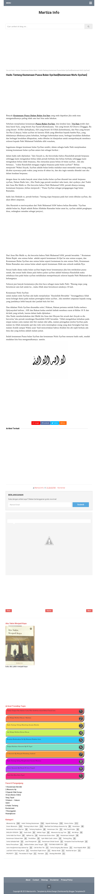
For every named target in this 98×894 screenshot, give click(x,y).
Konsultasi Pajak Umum (38, 850)
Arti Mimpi (75, 832)
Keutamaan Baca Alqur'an (15, 829)
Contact (36, 880)
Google (36, 423)
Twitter (55, 423)
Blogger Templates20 (77, 891)
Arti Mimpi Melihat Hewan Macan (18, 732)
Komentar (61, 488)
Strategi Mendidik (55, 853)
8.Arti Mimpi (10, 813)
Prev (8, 611)
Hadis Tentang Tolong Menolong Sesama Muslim (23, 725)
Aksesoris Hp (10, 823)
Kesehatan (76, 826)
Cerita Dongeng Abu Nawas (59, 847)
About (28, 880)
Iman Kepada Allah (80, 847)
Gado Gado (27, 832)
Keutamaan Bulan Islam (47, 835)
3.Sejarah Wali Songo (13, 789)
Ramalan (41, 853)
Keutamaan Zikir (52, 829)
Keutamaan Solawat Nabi (14, 838)
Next (89, 611)
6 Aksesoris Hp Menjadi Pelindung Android (21, 753)
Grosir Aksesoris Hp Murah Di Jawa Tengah (21, 768)
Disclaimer (54, 880)
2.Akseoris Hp (10, 787)
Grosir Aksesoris (11, 826)
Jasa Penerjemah (31, 841)
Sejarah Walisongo (52, 823)
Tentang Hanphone (35, 829)
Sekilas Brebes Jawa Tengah (33, 844)
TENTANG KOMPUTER (56, 844)
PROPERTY (10, 853)
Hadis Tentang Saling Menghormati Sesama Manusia (24, 761)
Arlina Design (52, 891)
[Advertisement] (49, 47)
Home (49, 611)
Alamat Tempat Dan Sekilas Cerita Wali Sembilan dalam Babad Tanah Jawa (31, 710)
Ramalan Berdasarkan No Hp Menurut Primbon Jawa (24, 739)
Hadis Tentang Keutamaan (30, 823)
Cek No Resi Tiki (39, 847)
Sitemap (44, 880)
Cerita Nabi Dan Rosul (13, 835)
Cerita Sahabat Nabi (12, 841)
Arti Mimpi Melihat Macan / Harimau (19, 718)
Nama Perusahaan (12, 844)
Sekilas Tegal (41, 832)
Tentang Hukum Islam (31, 826)
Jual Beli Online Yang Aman (15, 850)
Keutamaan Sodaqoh (67, 835)
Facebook (45, 423)
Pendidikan (32, 838)
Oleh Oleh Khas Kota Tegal (15, 775)
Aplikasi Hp (29, 835)
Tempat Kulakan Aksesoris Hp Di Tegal (19, 746)
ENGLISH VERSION (12, 832)
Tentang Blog (67, 838)
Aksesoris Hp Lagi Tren (58, 832)
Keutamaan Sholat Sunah (50, 841)
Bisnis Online (68, 823)
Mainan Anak (56, 850)
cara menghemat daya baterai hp (17, 847)
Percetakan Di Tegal (25, 853)
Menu (8, 3)
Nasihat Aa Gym (71, 850)
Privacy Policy (66, 880)
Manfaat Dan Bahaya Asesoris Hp (56, 826)
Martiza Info (39, 488)
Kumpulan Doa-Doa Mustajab (74, 841)
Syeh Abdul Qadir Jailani (49, 838)
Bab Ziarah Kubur (69, 829)
